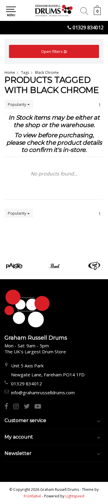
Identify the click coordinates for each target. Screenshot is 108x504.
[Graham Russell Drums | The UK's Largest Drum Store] (54, 10)
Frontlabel (32, 496)
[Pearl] (54, 265)
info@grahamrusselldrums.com (43, 392)
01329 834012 (88, 27)
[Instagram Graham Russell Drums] (18, 407)
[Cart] (97, 13)
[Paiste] (14, 265)
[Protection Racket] (94, 265)
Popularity (17, 104)
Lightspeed (74, 496)
